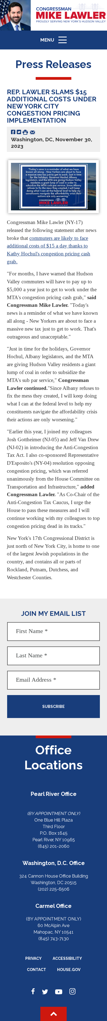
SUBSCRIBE (53, 706)
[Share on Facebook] (13, 132)
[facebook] (33, 991)
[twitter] (45, 991)
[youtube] (58, 991)
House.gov (68, 969)
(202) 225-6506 (53, 889)
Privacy (33, 958)
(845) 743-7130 (53, 938)
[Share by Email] (32, 132)
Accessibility (67, 958)
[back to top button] (53, 1014)
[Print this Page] (25, 132)
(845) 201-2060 (53, 846)
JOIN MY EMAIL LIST (53, 613)
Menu (55, 42)
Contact (36, 969)
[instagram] (72, 991)
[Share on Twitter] (19, 132)
